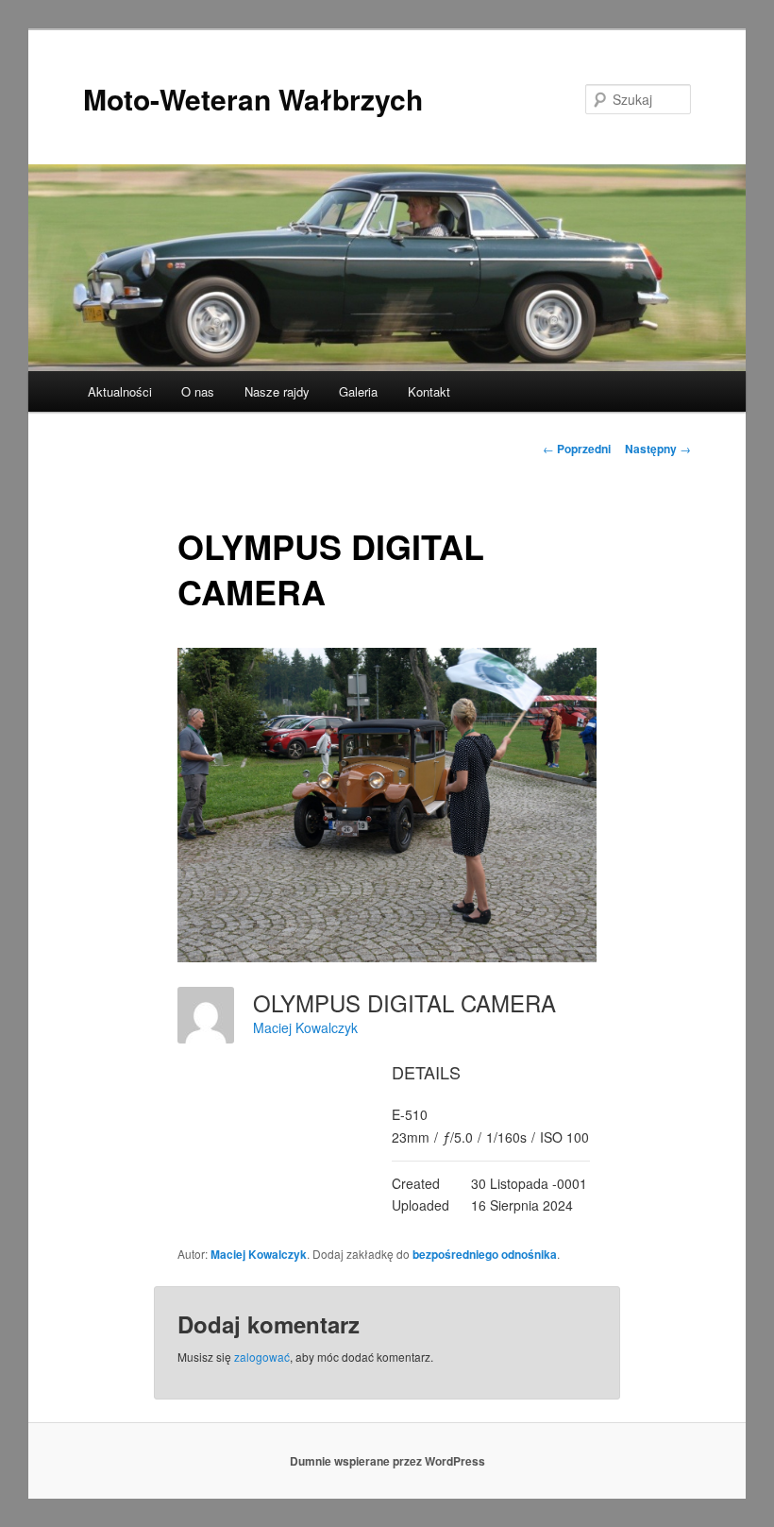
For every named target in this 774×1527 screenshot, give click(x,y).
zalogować (262, 1357)
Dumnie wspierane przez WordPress (387, 1460)
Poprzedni (577, 448)
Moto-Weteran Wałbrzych (253, 98)
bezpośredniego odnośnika (484, 1254)
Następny (658, 448)
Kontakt (429, 391)
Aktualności (120, 391)
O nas (197, 391)
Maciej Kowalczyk (305, 1027)
